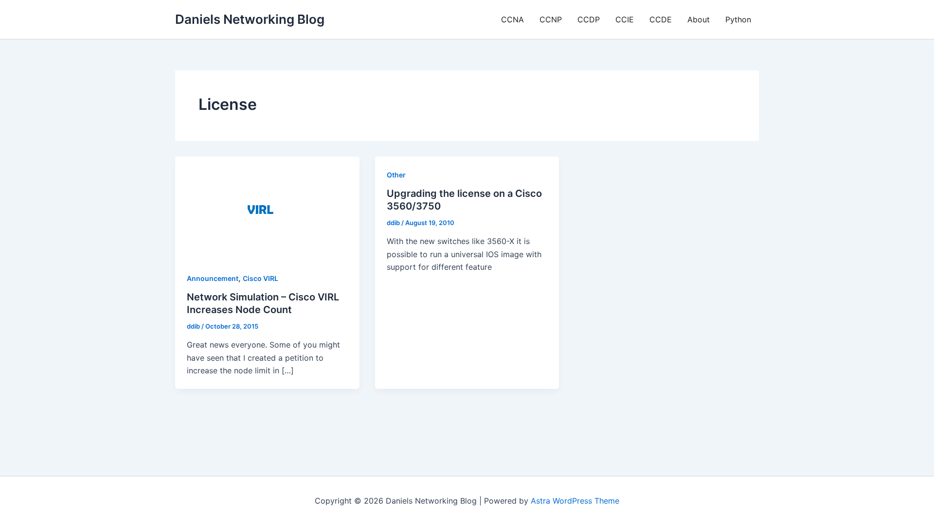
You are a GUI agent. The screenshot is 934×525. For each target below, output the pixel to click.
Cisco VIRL (260, 278)
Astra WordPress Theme (575, 501)
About (698, 19)
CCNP (550, 19)
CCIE (624, 19)
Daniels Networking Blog (249, 19)
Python (738, 19)
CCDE (660, 19)
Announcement (212, 278)
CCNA (512, 19)
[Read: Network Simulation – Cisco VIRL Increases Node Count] (267, 207)
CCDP (588, 19)
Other (396, 175)
